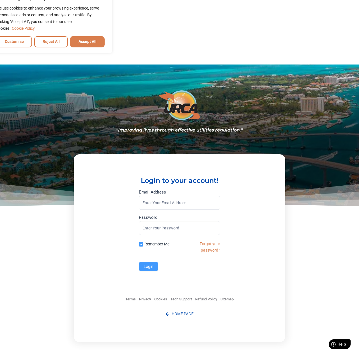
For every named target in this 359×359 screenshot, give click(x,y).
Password (148, 217)
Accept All (87, 41)
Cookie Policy (23, 28)
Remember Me (156, 244)
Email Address (152, 192)
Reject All (51, 41)
